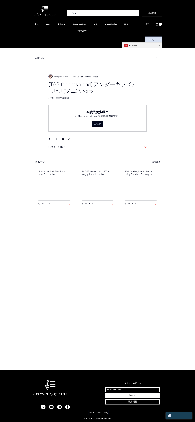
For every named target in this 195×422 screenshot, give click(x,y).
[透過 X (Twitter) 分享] (56, 138)
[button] (159, 24)
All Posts (39, 58)
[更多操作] (145, 76)
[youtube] (51, 407)
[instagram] (59, 407)
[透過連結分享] (69, 138)
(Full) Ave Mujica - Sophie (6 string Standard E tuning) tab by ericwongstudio (140, 173)
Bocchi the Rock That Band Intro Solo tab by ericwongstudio (52, 173)
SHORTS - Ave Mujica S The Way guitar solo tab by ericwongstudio (95, 173)
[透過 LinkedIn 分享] (62, 138)
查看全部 (156, 162)
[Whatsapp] (43, 407)
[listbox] (153, 39)
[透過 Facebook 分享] (49, 138)
